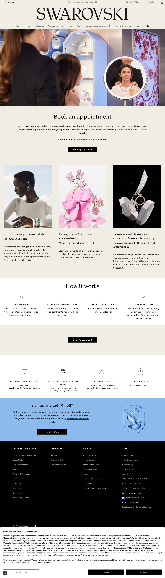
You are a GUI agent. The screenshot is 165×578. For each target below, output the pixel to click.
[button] (20, 526)
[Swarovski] (82, 13)
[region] (82, 2)
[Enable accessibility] (5, 573)
